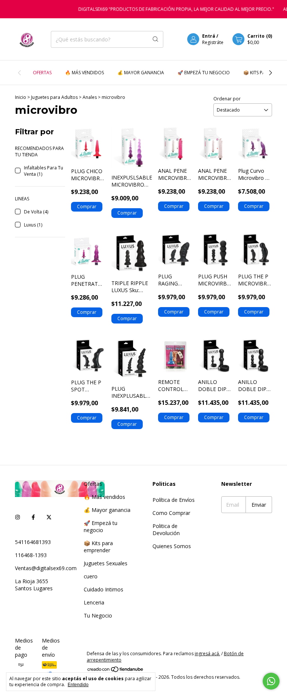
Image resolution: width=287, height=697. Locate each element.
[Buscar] (155, 39)
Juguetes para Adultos (55, 97)
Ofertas (42, 72)
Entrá (208, 36)
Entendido (78, 684)
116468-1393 (31, 555)
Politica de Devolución (166, 529)
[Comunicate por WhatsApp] (271, 681)
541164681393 (33, 542)
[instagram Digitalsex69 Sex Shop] (17, 517)
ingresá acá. (207, 653)
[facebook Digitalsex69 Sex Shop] (33, 517)
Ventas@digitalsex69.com (46, 568)
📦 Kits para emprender (98, 547)
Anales (90, 97)
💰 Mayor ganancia (140, 72)
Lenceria (94, 602)
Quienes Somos (171, 546)
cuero (91, 576)
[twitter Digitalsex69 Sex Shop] (49, 517)
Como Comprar (171, 512)
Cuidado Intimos (103, 589)
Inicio (20, 97)
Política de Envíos (173, 499)
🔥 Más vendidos (84, 72)
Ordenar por (227, 99)
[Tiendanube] (116, 671)
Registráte (212, 42)
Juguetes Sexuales (105, 563)
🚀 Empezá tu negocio (204, 72)
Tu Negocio (98, 615)
